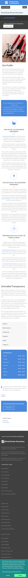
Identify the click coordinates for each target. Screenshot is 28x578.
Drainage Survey (5, 513)
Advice (4, 340)
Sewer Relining (5, 541)
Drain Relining (5, 487)
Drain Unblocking (5, 475)
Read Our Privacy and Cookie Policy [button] (11, 571)
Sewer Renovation (6, 522)
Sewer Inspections (6, 519)
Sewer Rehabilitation (6, 525)
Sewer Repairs (5, 538)
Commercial (6, 332)
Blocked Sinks (5, 503)
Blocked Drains (5, 468)
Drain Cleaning (5, 472)
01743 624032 (9, 18)
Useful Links (6, 534)
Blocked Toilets (5, 509)
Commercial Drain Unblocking (8, 494)
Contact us (5, 344)
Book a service (5, 7)
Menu (24, 7)
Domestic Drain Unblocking (8, 529)
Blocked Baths (5, 506)
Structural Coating (6, 548)
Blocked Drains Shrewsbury (14, 441)
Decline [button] (8, 575)
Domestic (5, 336)
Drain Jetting (5, 481)
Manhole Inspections (6, 557)
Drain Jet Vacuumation (7, 491)
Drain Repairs (5, 484)
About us (5, 323)
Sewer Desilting (5, 544)
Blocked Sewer (5, 516)
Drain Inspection (5, 478)
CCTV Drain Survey (6, 554)
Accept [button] (20, 575)
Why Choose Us (7, 328)
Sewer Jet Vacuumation (7, 551)
